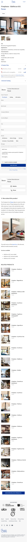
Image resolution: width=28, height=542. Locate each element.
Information (18, 97)
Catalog (11, 97)
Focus (3, 9)
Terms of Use (18, 75)
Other (17, 141)
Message (3, 144)
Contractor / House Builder (8, 141)
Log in (24, 1)
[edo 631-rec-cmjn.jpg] (8, 38)
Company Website (5, 112)
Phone (2, 130)
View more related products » (13, 493)
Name (2, 100)
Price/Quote (4, 97)
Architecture (4, 138)
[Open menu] (2, 2)
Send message (13, 165)
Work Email (3, 106)
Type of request (4, 95)
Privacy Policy (14, 170)
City (2, 124)
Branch (2, 136)
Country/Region (4, 118)
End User (21, 138)
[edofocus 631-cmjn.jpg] (3, 38)
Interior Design (13, 138)
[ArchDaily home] (13, 2)
